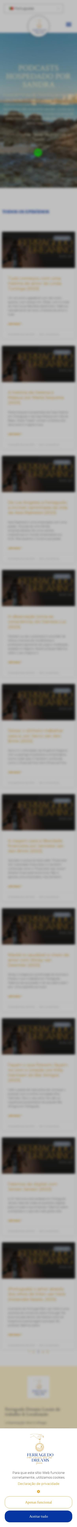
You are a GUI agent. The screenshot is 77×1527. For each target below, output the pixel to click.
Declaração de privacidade (38, 1484)
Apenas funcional (38, 1502)
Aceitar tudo (38, 1516)
